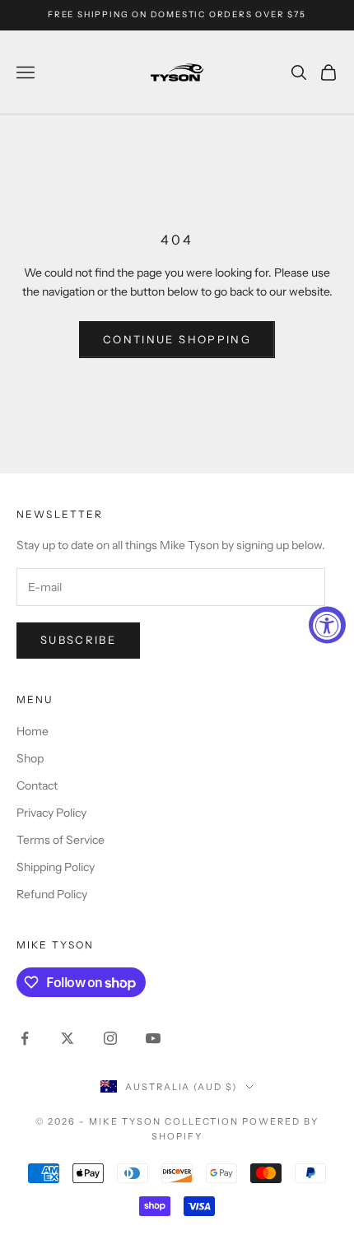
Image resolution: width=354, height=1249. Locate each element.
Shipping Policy (55, 867)
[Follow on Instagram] (110, 1038)
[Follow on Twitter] (67, 1038)
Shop (30, 758)
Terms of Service (60, 839)
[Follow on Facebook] (24, 1038)
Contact (37, 785)
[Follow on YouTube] (153, 1038)
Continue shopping (177, 339)
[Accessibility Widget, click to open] (327, 624)
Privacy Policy (51, 812)
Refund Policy (51, 894)
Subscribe (78, 639)
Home (32, 731)
